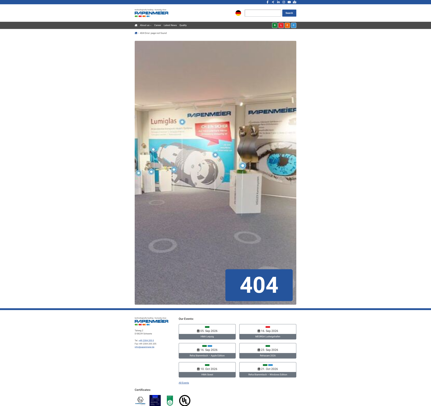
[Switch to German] (238, 13)
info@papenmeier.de (144, 347)
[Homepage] (151, 13)
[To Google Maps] (294, 2)
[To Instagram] (284, 2)
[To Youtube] (289, 2)
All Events (184, 382)
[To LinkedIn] (278, 2)
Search (289, 13)
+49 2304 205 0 (146, 340)
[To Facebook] (267, 2)
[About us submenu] (150, 25)
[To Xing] (273, 2)
